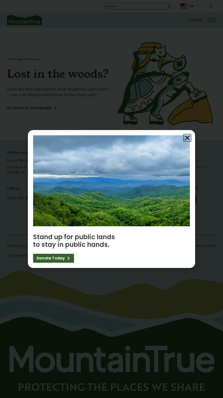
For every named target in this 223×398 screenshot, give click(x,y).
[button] (187, 137)
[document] (111, 199)
